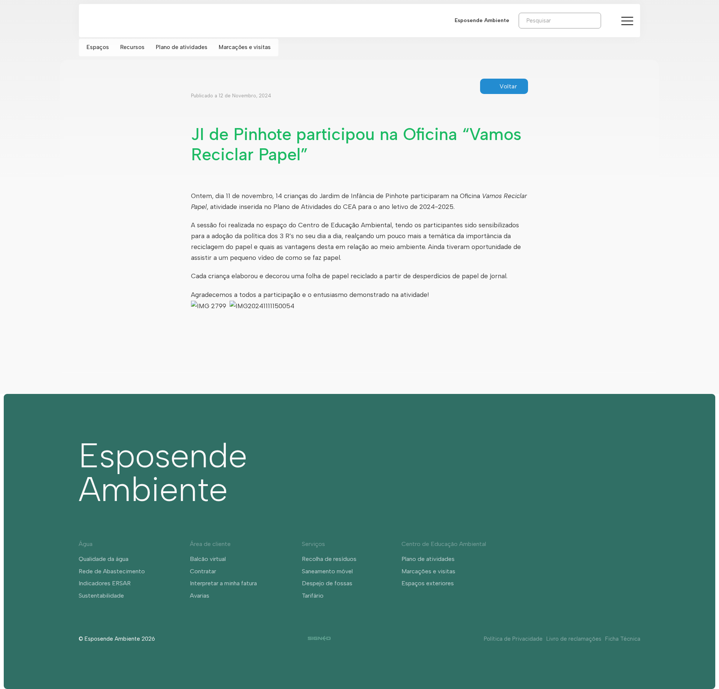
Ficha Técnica (622, 638)
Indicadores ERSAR (105, 583)
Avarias (199, 595)
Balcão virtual (208, 558)
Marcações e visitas (245, 47)
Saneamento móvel (327, 571)
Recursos (132, 47)
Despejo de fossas (327, 583)
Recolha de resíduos (329, 558)
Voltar (508, 86)
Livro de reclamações (573, 638)
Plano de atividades (181, 47)
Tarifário (313, 595)
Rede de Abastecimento (112, 571)
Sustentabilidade (101, 595)
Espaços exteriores (427, 583)
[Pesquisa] (606, 20)
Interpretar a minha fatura (223, 583)
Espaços (98, 47)
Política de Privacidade (513, 638)
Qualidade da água (103, 558)
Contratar (203, 571)
